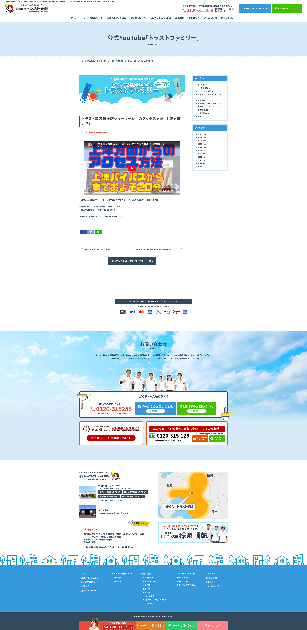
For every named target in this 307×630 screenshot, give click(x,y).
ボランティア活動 (204, 91)
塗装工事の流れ (183, 577)
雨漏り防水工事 (149, 581)
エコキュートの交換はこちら (109, 438)
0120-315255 (114, 408)
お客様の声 (194, 17)
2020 (200, 153)
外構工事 (146, 592)
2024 (200, 140)
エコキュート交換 (149, 603)
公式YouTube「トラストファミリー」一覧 (131, 261)
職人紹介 (117, 581)
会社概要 (117, 577)
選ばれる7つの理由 (116, 17)
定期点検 (201, 113)
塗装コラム (202, 116)
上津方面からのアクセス (110, 496)
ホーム (74, 17)
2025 (200, 137)
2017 (200, 163)
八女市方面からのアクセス (134, 496)
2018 (200, 160)
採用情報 (210, 582)
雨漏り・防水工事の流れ (186, 585)
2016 (200, 166)
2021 (200, 150)
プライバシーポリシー (215, 586)
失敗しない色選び (184, 581)
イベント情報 (203, 88)
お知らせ (201, 84)
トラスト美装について (92, 17)
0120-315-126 (173, 435)
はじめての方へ (138, 17)
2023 (200, 144)
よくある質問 (210, 17)
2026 (200, 134)
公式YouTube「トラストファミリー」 (98, 132)
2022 (200, 147)
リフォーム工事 (148, 596)
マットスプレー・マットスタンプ (154, 600)
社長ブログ (202, 100)
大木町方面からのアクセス (111, 492)
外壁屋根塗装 (148, 577)
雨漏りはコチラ (228, 17)
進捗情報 (201, 110)
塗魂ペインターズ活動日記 (208, 103)
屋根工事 (146, 589)
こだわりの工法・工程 (186, 573)
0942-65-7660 (115, 500)
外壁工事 (146, 585)
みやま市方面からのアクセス (136, 492)
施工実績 (179, 17)
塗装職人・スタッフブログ (207, 106)
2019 (200, 157)
